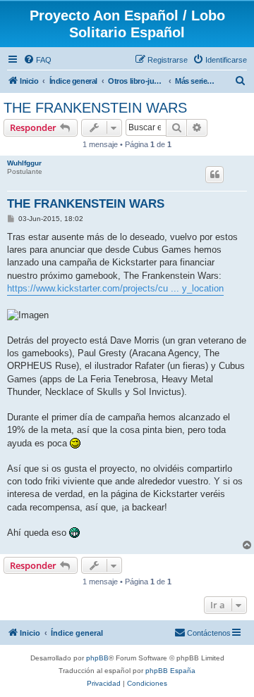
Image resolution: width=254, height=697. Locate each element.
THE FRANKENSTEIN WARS (95, 107)
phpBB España (170, 670)
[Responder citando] (214, 174)
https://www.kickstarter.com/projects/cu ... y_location (115, 288)
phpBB (97, 658)
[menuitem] (37, 59)
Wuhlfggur (24, 163)
